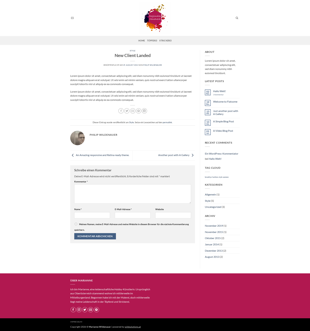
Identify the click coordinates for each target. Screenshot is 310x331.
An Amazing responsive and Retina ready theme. (102, 154)
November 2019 (214, 225)
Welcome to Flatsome (225, 101)
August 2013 (212, 256)
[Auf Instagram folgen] (79, 309)
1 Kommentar (220, 95)
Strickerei (165, 40)
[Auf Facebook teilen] (121, 110)
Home (141, 40)
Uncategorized (213, 206)
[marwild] (155, 18)
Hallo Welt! (219, 91)
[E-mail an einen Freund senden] (132, 110)
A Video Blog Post (223, 130)
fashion (215, 177)
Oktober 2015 (213, 238)
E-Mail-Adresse (123, 209)
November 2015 (214, 231)
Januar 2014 (212, 244)
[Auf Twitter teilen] (126, 110)
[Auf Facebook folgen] (73, 309)
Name (78, 209)
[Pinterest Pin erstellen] (138, 110)
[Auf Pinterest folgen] (96, 309)
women (226, 177)
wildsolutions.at (133, 326)
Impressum (76, 322)
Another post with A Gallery (174, 154)
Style (132, 51)
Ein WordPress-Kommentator (221, 153)
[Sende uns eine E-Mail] (72, 18)
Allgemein (210, 194)
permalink (167, 122)
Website (159, 209)
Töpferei (152, 40)
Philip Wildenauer (152, 65)
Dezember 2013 (214, 250)
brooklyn (208, 177)
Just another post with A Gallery (225, 112)
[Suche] (237, 18)
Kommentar (81, 181)
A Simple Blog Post (223, 121)
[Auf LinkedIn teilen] (144, 110)
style (220, 177)
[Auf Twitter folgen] (85, 309)
